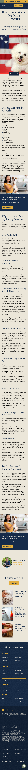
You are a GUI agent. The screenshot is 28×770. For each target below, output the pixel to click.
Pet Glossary (4, 673)
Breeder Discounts (6, 680)
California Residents (19, 761)
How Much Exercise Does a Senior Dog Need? (20, 626)
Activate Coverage (19, 698)
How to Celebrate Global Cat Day (20, 592)
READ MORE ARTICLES (17, 563)
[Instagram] (3, 710)
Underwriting (18, 759)
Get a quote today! (15, 502)
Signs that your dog (8, 121)
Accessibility (17, 753)
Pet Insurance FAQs (6, 663)
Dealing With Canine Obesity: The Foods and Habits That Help (20, 611)
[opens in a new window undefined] (25, 1)
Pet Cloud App (5, 690)
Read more (18, 596)
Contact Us (17, 690)
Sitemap (3, 764)
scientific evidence (16, 376)
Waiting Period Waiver (7, 761)
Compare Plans (18, 660)
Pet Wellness (4, 660)
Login (3, 698)
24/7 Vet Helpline (19, 701)
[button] (24, 766)
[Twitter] (12, 710)
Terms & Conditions (6, 759)
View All (14, 583)
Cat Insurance (18, 657)
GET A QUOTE (18, 5)
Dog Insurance (5, 657)
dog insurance (10, 486)
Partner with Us (18, 680)
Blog (3, 670)
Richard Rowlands (17, 23)
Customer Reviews (18, 688)
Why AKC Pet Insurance (7, 688)
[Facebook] (7, 710)
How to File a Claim (6, 701)
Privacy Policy (5, 749)
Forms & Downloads (19, 673)
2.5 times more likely (17, 281)
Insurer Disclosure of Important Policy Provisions (6, 755)
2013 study (22, 116)
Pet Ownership (18, 670)
